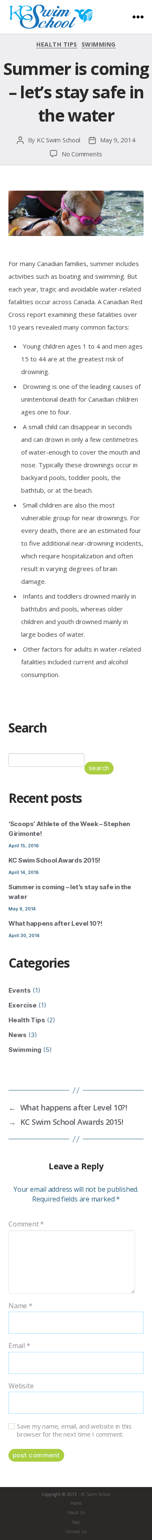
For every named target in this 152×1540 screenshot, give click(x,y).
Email (19, 1346)
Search (99, 768)
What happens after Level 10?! (55, 923)
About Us (75, 1512)
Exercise (22, 1005)
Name (20, 1306)
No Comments (82, 154)
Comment (26, 1224)
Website (20, 1386)
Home (76, 1503)
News (17, 1035)
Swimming (98, 44)
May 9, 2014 (117, 140)
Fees (76, 1522)
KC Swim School (58, 140)
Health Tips (56, 44)
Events (19, 990)
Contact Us (76, 1531)
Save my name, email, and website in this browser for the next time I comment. (74, 1430)
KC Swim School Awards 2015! (54, 860)
